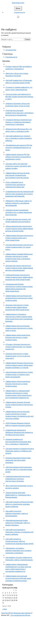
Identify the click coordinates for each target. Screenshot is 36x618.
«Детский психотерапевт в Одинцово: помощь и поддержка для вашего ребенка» (19, 532)
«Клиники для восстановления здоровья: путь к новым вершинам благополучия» (18, 212)
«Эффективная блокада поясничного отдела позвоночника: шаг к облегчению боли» (19, 238)
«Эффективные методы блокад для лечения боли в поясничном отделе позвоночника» (19, 298)
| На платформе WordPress (20, 615)
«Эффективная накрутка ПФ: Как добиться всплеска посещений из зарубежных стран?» (18, 156)
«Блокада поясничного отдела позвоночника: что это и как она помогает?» (17, 356)
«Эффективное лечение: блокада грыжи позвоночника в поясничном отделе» (19, 404)
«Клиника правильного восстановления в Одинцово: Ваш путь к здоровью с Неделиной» (18, 441)
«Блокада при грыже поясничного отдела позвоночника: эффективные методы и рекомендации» (19, 268)
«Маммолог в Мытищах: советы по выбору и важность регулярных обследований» (18, 203)
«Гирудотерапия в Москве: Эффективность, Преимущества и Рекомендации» (18, 495)
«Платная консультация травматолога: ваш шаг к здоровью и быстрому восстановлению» (19, 112)
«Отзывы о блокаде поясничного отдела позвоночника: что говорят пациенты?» (18, 346)
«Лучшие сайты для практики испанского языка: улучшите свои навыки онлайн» (18, 166)
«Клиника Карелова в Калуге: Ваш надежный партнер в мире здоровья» (18, 460)
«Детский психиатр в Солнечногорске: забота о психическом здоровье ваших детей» (19, 541)
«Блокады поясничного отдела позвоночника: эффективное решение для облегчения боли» (17, 307)
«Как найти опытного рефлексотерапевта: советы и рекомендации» (16, 513)
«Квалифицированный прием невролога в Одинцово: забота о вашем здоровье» (17, 522)
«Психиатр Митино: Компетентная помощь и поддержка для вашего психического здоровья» (18, 122)
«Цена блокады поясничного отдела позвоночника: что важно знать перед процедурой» (19, 374)
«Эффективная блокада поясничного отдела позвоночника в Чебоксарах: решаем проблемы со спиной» (19, 365)
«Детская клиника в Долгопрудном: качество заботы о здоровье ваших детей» (18, 469)
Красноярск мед (18, 3)
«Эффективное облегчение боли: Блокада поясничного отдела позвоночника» (17, 337)
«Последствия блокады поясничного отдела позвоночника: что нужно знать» (19, 247)
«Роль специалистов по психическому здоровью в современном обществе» (15, 184)
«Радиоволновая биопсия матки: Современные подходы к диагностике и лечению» (17, 478)
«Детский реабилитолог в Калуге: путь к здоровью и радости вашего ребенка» (18, 138)
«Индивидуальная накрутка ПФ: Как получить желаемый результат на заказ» (18, 147)
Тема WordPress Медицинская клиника (16, 613)
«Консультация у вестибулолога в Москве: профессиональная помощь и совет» (19, 96)
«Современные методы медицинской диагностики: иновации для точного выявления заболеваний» (19, 193)
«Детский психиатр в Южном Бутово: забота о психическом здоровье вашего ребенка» (19, 504)
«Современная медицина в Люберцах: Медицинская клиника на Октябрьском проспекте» (19, 432)
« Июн (4, 609)
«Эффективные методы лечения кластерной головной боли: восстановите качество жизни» (17, 175)
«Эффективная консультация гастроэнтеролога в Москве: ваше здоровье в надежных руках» (18, 578)
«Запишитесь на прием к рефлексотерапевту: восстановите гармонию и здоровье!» (18, 550)
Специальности (19, 12)
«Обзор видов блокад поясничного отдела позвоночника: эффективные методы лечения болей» (19, 228)
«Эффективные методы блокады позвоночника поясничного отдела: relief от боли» (19, 328)
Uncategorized (10, 50)
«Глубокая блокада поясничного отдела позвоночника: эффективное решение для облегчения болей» (19, 277)
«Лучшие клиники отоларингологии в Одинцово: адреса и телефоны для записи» (19, 451)
